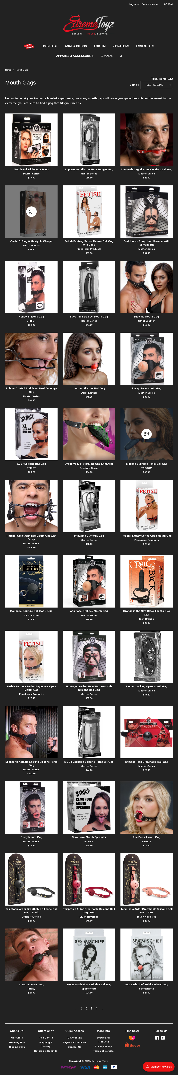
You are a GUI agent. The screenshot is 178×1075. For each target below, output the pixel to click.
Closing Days (17, 1047)
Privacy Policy (103, 1046)
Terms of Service (103, 1051)
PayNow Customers (74, 1042)
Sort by (134, 84)
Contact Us (74, 1047)
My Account (74, 1037)
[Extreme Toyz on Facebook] (157, 1038)
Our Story (17, 1037)
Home (8, 70)
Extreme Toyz (100, 1061)
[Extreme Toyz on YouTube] (163, 1038)
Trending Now (17, 1042)
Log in (132, 4)
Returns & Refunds (45, 1051)
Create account (149, 4)
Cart (170, 4)
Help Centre (46, 1037)
